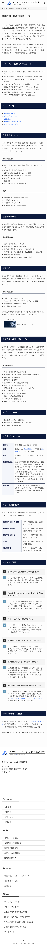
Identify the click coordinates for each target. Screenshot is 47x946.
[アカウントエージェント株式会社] (23, 3)
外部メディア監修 (11, 838)
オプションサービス (11, 124)
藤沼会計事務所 (10, 858)
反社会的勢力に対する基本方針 (16, 911)
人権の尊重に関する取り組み (15, 926)
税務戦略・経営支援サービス (14, 121)
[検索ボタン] (44, 3)
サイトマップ (9, 931)
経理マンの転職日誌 (11, 853)
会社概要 (7, 807)
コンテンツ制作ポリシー (13, 906)
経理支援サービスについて (26, 324)
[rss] (23, 940)
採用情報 (7, 822)
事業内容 (7, 812)
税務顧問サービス (10, 113)
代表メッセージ (10, 817)
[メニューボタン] (3, 3)
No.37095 (27, 449)
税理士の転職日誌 (11, 848)
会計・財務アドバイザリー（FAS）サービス (26, 698)
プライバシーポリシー (12, 901)
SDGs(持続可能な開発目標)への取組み (19, 922)
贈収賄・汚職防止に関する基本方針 (17, 916)
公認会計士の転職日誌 (12, 843)
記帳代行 (7, 119)
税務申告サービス (10, 116)
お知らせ (7, 885)
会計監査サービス (11, 880)
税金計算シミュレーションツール (17, 875)
